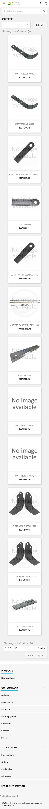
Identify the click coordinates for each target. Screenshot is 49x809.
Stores (4, 738)
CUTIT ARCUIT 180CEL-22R (24, 526)
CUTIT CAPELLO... (24, 224)
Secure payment (9, 716)
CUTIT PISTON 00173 (24, 476)
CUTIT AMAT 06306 (24, 626)
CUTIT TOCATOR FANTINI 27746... (24, 174)
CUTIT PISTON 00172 (24, 425)
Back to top (36, 655)
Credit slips (6, 769)
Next (42, 648)
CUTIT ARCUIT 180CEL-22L (24, 576)
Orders (4, 762)
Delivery (5, 695)
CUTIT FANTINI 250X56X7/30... (24, 275)
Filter (39, 24)
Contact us (6, 723)
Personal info (7, 755)
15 (16, 648)
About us (5, 709)
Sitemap (5, 730)
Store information (13, 786)
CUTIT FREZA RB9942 (24, 73)
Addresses (6, 776)
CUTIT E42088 (24, 375)
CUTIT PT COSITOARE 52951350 (24, 325)
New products (8, 678)
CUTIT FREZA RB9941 (24, 124)
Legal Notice (7, 702)
